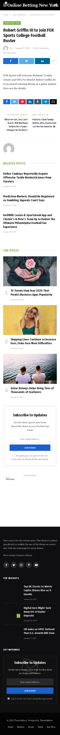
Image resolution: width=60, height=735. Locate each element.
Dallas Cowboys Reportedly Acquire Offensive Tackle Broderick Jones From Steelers (27, 177)
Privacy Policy (31, 459)
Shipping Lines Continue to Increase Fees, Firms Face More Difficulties (33, 341)
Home (10, 726)
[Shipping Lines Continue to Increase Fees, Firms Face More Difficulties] (30, 320)
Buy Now (51, 726)
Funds (40, 726)
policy (39, 698)
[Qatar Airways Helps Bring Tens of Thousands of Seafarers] (30, 369)
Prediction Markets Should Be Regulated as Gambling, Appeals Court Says (28, 198)
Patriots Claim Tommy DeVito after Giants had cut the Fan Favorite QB (44, 123)
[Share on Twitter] (26, 61)
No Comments (42, 48)
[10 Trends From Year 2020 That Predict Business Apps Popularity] (30, 271)
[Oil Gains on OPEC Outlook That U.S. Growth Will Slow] (12, 633)
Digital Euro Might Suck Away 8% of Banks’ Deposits (37, 611)
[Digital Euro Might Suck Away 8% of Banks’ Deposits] (12, 612)
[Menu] (5, 5)
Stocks (31, 726)
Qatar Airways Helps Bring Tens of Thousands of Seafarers (32, 390)
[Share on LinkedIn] (42, 61)
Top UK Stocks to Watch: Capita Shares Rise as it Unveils (38, 590)
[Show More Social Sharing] (54, 61)
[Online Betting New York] (31, 5)
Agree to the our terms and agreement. (31, 698)
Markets (20, 726)
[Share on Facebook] (10, 61)
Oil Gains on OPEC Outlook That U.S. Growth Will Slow (39, 631)
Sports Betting (12, 23)
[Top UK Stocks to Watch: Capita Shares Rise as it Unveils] (12, 590)
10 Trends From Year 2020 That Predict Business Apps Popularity (31, 292)
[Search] (55, 5)
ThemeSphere (46, 720)
